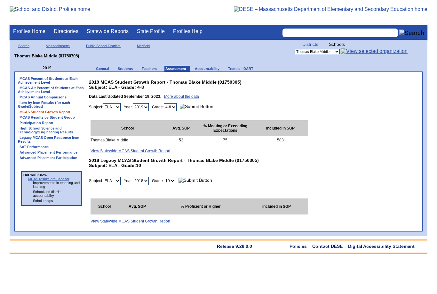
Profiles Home (29, 31)
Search (23, 46)
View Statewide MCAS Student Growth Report (130, 151)
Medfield (143, 46)
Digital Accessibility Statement (381, 246)
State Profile (151, 31)
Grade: (158, 107)
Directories (66, 31)
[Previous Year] (38, 68)
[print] (268, 80)
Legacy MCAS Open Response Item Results (48, 139)
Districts (310, 44)
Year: (128, 107)
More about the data (181, 96)
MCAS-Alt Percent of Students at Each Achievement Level (51, 90)
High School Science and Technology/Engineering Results (45, 130)
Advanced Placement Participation (48, 158)
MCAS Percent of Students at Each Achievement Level (48, 80)
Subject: (96, 107)
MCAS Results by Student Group (47, 117)
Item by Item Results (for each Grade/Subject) (44, 104)
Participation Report (36, 123)
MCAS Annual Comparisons (43, 97)
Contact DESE (327, 246)
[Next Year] (60, 68)
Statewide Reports (108, 31)
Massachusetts (58, 46)
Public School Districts (103, 46)
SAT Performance (34, 147)
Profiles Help (188, 31)
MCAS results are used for (48, 179)
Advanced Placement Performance (48, 152)
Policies (298, 246)
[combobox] (340, 33)
